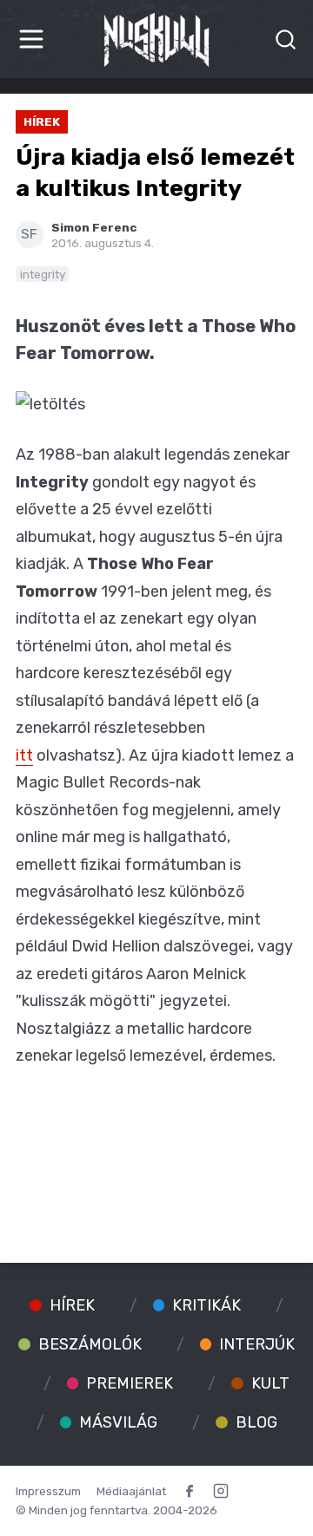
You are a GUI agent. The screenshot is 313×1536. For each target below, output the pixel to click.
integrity (42, 274)
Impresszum (48, 1491)
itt (24, 755)
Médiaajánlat (131, 1491)
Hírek (41, 121)
